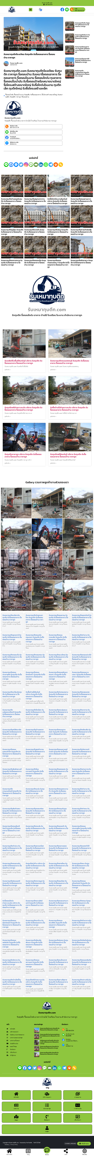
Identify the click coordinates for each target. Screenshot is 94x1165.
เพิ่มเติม (84, 1154)
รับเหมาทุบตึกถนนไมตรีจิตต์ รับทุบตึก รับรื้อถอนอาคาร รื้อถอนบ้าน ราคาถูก (11, 829)
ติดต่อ (47, 1154)
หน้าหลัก (9, 1154)
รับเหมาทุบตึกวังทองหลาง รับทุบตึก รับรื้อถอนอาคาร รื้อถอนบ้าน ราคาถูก (58, 694)
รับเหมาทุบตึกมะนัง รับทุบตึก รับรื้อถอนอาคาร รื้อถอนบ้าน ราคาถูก (35, 791)
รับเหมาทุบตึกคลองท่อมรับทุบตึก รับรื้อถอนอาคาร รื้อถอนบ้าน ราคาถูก (35, 810)
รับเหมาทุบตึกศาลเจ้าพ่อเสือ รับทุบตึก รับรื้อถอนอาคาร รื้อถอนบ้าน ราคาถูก (81, 232)
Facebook (13, 137)
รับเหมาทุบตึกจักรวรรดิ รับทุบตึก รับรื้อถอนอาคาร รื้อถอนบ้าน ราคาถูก (81, 751)
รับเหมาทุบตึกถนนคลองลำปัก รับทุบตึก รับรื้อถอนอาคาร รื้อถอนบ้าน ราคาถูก (11, 752)
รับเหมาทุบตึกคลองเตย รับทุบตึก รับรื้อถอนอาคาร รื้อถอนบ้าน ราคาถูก (81, 694)
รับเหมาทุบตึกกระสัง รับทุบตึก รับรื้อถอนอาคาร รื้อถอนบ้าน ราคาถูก (35, 828)
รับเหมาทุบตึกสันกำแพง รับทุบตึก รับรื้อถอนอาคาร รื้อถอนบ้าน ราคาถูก (12, 810)
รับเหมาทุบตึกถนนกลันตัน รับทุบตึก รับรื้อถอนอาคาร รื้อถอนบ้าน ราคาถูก (81, 962)
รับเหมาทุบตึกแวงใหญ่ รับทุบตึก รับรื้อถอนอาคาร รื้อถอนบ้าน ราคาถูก (58, 657)
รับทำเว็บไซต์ (37, 1142)
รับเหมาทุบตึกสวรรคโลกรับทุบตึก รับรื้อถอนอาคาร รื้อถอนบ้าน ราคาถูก (35, 848)
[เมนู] (28, 1151)
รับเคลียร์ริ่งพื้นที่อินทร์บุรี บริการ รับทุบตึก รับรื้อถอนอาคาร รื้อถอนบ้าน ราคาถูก (23, 362)
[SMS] (31, 164)
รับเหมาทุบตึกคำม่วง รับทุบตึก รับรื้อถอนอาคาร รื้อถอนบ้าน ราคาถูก (12, 848)
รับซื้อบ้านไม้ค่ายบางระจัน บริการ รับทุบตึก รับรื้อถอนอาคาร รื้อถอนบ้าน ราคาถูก (69, 408)
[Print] (55, 164)
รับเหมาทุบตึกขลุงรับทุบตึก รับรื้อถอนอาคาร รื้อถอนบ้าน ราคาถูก (58, 810)
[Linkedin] (41, 164)
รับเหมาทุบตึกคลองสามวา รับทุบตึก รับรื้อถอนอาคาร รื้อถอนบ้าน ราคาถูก (58, 903)
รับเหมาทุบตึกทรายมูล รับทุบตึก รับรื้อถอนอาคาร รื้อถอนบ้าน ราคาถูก (35, 883)
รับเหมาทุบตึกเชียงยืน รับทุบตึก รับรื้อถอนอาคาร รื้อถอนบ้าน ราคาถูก (81, 731)
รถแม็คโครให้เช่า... (15, 138)
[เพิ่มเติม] (84, 1151)
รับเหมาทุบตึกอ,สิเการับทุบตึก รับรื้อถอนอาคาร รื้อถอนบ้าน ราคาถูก (12, 617)
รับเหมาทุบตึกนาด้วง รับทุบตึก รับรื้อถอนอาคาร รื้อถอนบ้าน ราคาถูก (35, 922)
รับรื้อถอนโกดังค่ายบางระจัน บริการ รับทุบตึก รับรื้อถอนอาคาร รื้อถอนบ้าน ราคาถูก (12, 904)
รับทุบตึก (27, 95)
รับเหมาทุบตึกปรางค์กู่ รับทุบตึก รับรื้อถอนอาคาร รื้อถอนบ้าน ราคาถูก (81, 982)
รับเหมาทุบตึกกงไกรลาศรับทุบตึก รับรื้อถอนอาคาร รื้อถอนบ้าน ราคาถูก (58, 962)
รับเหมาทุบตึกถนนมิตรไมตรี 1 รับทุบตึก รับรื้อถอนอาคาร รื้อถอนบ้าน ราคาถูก (35, 675)
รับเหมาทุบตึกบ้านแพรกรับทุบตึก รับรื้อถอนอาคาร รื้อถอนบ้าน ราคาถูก (35, 731)
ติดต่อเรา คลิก (14, 126)
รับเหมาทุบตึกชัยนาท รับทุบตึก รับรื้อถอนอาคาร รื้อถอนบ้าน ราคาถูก (82, 36)
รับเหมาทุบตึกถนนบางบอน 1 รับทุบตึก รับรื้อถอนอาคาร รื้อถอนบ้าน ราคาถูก (81, 675)
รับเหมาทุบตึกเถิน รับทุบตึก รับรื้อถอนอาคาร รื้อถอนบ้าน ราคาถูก (82, 24)
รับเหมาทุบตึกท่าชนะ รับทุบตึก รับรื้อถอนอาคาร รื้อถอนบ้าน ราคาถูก (81, 810)
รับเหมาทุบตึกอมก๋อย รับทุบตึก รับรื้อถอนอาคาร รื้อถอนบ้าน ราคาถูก (58, 883)
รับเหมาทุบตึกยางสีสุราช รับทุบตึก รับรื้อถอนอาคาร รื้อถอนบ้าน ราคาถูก (58, 982)
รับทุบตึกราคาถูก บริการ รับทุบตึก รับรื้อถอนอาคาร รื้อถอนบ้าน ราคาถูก (23, 455)
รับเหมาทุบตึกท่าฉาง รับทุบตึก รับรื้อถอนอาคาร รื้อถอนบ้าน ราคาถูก (81, 637)
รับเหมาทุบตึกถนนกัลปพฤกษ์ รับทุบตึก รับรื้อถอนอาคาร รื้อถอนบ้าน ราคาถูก (11, 923)
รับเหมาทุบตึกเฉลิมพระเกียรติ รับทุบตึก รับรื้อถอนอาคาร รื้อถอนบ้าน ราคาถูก (11, 713)
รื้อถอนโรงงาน (19, 95)
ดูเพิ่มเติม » (8, 370)
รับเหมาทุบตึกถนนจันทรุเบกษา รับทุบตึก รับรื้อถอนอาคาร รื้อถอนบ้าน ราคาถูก (35, 638)
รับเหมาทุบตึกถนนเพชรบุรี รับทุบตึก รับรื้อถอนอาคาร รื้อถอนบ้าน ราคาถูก (69, 362)
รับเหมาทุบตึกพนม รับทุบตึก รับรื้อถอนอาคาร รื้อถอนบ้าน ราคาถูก (81, 903)
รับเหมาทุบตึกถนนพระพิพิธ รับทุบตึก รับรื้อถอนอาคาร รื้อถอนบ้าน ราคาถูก (58, 923)
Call (76, 8)
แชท (67, 1044)
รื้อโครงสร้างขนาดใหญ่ (49, 95)
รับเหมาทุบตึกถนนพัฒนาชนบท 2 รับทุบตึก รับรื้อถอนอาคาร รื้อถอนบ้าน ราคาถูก (58, 675)
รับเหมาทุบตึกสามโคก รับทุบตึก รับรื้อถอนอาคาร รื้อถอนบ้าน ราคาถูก (49, 1053)
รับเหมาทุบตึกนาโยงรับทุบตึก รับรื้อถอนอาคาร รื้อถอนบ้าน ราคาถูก (12, 694)
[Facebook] (11, 164)
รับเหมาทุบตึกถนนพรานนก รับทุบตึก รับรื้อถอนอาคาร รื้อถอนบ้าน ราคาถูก (35, 963)
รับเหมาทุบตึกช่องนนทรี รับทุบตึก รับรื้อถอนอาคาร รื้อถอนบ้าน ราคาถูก (12, 883)
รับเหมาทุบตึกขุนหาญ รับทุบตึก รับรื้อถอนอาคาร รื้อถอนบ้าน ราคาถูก (58, 617)
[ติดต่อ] (47, 1150)
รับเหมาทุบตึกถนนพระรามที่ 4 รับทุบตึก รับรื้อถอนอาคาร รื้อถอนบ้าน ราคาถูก (58, 792)
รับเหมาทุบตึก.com (12, 118)
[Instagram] (26, 164)
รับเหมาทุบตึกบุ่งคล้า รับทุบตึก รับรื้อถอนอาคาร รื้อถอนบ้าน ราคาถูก (58, 828)
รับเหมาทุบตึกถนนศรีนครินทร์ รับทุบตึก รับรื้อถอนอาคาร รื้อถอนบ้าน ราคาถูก (81, 884)
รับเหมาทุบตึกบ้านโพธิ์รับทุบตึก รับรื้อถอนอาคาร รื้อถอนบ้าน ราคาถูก (12, 982)
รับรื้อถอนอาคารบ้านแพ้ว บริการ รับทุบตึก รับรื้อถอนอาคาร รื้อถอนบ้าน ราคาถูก (49, 1042)
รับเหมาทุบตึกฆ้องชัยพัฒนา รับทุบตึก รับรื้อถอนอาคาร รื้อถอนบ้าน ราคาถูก (34, 943)
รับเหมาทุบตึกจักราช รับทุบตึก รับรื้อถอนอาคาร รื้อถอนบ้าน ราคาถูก (12, 962)
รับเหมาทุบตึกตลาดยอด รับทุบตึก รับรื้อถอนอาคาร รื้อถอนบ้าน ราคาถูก (58, 848)
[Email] (36, 164)
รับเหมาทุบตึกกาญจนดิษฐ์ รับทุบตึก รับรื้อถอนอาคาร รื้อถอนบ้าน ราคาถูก (11, 792)
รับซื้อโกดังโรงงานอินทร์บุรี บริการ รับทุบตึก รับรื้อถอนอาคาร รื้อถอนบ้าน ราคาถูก (57, 201)
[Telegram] (50, 164)
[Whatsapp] (46, 164)
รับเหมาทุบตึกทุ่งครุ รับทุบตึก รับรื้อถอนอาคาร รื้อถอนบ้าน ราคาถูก (58, 942)
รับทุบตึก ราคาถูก (15, 97)
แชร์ (65, 1154)
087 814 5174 (79, 10)
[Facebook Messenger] (16, 164)
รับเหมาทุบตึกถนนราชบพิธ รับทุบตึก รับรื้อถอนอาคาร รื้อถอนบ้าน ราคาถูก (58, 638)
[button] (30, 9)
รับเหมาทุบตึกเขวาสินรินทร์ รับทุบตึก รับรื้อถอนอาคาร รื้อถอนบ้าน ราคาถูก (35, 904)
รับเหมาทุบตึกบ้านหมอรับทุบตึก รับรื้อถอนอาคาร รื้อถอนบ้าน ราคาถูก (11, 201)
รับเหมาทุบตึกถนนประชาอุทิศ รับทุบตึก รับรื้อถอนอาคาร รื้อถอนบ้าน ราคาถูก (12, 675)
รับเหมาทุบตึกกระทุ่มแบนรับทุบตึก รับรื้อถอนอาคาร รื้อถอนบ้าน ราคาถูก (58, 712)
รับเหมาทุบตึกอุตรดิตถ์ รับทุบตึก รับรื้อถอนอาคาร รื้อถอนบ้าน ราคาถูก (81, 617)
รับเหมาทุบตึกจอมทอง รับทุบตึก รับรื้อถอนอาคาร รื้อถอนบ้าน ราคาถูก (35, 657)
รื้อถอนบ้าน (25, 97)
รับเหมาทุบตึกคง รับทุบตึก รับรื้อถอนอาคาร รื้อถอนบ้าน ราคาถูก (80, 865)
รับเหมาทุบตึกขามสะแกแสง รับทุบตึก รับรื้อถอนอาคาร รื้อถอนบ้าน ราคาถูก (82, 73)
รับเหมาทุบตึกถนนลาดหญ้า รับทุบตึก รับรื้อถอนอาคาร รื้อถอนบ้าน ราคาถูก (58, 733)
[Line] (6, 164)
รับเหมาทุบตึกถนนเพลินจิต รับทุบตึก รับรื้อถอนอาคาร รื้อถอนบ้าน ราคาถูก (11, 943)
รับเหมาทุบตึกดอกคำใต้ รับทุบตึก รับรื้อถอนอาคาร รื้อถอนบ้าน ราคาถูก (81, 848)
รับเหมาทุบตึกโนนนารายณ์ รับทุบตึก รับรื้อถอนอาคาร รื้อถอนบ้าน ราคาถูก (35, 772)
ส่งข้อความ (13, 144)
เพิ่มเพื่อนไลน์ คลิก (70, 1034)
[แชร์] (66, 1151)
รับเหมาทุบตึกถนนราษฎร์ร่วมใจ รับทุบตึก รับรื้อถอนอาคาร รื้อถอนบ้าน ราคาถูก (58, 752)
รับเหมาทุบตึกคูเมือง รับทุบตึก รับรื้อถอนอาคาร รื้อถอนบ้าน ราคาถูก (12, 232)
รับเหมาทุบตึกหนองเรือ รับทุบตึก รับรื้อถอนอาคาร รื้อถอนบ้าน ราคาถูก (35, 262)
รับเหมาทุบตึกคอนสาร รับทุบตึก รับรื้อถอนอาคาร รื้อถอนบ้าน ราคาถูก (49, 1047)
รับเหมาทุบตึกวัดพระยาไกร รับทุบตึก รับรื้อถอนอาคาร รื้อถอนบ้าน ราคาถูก (34, 618)
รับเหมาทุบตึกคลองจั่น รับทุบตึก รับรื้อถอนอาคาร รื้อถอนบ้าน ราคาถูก (12, 657)
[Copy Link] (60, 164)
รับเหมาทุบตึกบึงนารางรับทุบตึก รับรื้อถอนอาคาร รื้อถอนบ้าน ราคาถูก (81, 922)
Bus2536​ (13, 133)
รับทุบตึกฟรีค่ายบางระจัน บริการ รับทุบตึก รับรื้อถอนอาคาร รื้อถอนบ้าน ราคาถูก (23, 408)
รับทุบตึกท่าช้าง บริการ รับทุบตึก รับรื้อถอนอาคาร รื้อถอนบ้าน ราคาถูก (35, 865)
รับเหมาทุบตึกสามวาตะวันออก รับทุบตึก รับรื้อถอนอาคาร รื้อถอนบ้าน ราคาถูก (81, 772)
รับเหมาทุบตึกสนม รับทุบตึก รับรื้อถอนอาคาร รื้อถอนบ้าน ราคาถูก (57, 232)
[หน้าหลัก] (9, 1151)
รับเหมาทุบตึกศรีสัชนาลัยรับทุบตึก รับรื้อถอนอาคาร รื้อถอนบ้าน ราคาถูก (12, 731)
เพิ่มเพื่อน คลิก (14, 131)
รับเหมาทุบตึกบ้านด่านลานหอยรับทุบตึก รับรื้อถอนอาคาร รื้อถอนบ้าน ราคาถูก (50, 1036)
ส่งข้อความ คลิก (14, 142)
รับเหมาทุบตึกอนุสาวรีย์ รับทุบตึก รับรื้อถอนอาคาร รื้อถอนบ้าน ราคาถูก (83, 60)
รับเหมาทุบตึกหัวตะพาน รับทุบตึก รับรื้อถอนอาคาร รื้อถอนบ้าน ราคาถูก (49, 1029)
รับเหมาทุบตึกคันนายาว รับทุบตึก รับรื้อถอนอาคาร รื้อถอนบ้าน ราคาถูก (82, 262)
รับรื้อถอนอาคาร (35, 95)
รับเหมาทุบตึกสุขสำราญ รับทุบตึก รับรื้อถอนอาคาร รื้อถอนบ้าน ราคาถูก (35, 751)
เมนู (28, 1154)
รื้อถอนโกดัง (9, 95)
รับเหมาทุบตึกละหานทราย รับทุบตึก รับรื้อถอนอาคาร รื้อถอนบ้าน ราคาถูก (11, 262)
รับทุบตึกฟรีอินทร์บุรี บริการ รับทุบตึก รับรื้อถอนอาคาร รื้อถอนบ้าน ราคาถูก (68, 455)
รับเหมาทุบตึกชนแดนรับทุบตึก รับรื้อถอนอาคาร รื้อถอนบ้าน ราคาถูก (12, 865)
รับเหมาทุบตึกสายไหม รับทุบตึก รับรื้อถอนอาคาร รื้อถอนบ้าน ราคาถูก (58, 865)
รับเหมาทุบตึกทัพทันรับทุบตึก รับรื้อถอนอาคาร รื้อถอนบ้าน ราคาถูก (81, 942)
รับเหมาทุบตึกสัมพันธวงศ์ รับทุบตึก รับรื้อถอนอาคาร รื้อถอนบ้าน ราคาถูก (12, 771)
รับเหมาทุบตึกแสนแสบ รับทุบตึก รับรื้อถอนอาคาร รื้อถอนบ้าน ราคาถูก (58, 771)
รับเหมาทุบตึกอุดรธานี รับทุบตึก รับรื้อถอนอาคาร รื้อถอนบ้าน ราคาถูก (12, 637)
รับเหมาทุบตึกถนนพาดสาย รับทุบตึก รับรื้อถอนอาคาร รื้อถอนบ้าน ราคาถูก (82, 49)
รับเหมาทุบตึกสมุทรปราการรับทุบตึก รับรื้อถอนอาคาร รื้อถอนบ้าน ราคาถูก (35, 201)
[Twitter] (21, 164)
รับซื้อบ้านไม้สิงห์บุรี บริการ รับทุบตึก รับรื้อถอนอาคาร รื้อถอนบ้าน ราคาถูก (34, 695)
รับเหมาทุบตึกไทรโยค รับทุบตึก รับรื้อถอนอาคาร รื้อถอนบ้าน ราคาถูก (35, 712)
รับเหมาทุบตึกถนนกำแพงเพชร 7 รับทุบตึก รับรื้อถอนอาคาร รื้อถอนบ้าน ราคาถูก (58, 263)
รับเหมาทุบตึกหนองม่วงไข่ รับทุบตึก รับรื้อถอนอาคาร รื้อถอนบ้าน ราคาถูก (81, 657)
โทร (67, 1029)
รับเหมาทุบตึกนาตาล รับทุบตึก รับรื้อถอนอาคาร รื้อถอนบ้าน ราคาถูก (81, 712)
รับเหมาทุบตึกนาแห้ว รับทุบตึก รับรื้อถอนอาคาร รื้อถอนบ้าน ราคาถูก (34, 232)
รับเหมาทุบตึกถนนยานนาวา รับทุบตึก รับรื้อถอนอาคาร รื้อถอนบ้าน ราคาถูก (81, 201)
